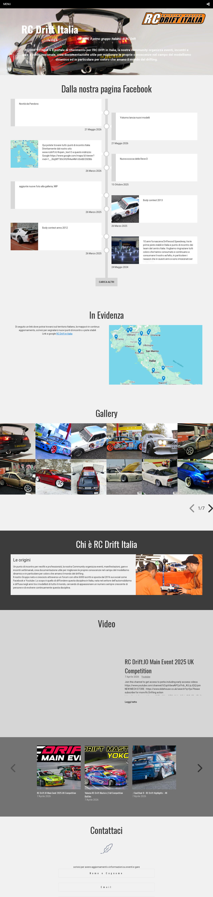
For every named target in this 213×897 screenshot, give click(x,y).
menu (7, 4)
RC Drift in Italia (64, 333)
